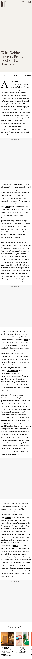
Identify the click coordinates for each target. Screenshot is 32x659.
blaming (23, 221)
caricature (15, 251)
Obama (7, 206)
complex (8, 517)
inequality (22, 443)
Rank (6, 398)
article (26, 339)
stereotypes (13, 129)
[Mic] (3, 4)
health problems (12, 370)
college (15, 545)
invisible (23, 104)
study (16, 81)
